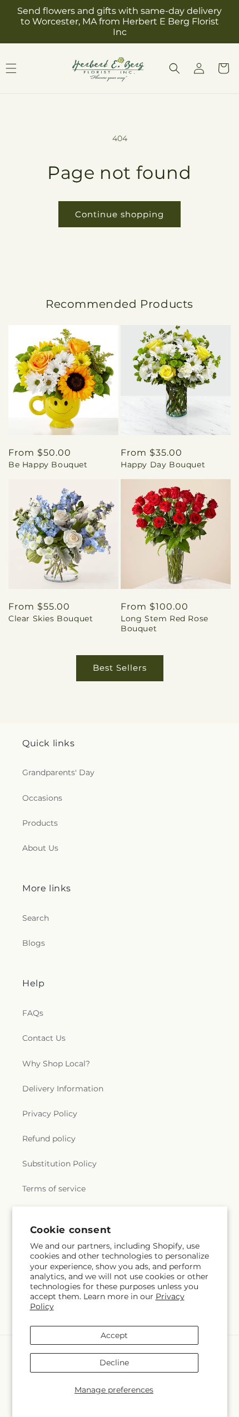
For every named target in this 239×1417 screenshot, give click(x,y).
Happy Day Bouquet (163, 465)
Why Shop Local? (56, 1064)
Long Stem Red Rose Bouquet (164, 623)
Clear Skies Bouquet (50, 618)
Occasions (42, 798)
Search (35, 918)
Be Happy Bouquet (48, 465)
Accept (114, 1335)
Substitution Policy (59, 1164)
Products (40, 823)
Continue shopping (119, 214)
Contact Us (44, 1038)
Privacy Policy (49, 1114)
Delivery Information (62, 1089)
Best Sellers (120, 667)
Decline (114, 1363)
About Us (40, 848)
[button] (174, 68)
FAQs (32, 1013)
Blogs (33, 943)
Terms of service (54, 1189)
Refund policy (49, 1139)
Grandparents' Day (58, 772)
